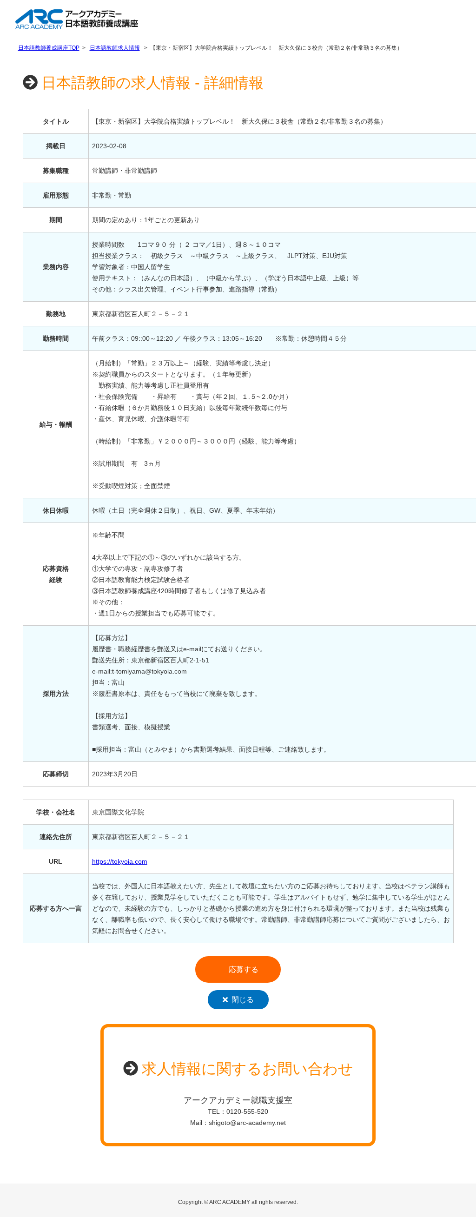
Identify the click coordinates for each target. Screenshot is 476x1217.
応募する (243, 969)
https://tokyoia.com (119, 861)
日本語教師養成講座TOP (48, 48)
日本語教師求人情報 (115, 48)
